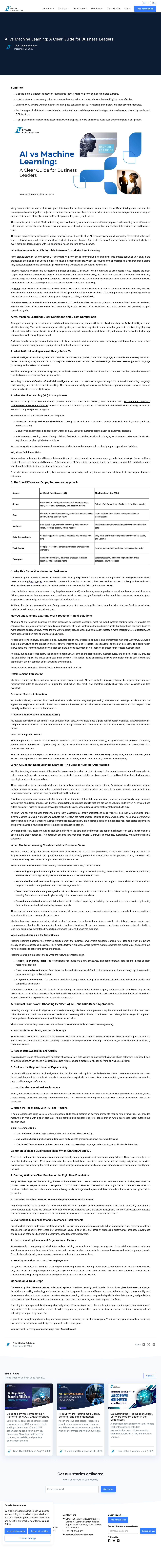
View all (149, 1375)
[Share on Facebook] (143, 1344)
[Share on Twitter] (148, 1344)
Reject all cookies (39, 1531)
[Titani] (12, 8)
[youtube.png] (114, 1541)
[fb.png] (110, 1541)
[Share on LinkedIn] (153, 1344)
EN (144, 3)
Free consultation (145, 8)
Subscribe (108, 1489)
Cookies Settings (28, 1538)
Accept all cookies (16, 1531)
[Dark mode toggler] (154, 3)
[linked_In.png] (119, 1541)
